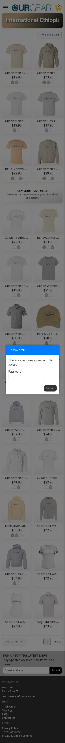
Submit (50, 388)
